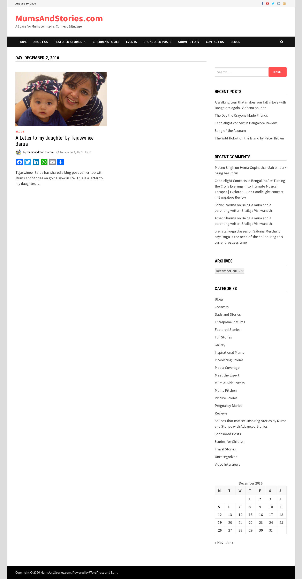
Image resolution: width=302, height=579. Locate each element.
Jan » (230, 542)
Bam (114, 572)
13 (230, 514)
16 (261, 514)
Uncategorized (226, 456)
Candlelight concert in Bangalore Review (246, 123)
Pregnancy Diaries (228, 405)
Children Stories (106, 42)
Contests (222, 306)
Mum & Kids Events (230, 382)
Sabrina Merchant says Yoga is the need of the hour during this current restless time (249, 237)
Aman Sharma (225, 218)
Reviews (221, 413)
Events (131, 42)
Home (23, 42)
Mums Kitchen (226, 390)
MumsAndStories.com (59, 18)
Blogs (235, 42)
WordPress (96, 572)
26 (220, 530)
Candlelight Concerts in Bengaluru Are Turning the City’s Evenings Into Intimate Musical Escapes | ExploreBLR (250, 186)
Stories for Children (229, 441)
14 (240, 514)
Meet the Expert (227, 375)
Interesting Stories (229, 360)
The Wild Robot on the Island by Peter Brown (249, 138)
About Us (40, 42)
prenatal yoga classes (231, 231)
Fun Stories (223, 337)
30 (261, 530)
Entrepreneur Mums (230, 322)
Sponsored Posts (158, 42)
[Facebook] (263, 3)
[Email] (284, 3)
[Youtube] (268, 3)
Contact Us (215, 42)
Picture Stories (226, 398)
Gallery (220, 344)
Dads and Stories (228, 314)
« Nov (219, 542)
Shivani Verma (225, 205)
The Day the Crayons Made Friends (241, 115)
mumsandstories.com (40, 152)
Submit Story (188, 42)
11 (281, 506)
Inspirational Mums (229, 352)
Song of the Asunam (230, 130)
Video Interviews (227, 464)
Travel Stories (225, 449)
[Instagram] (279, 3)
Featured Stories (68, 42)
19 (220, 522)
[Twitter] (273, 3)
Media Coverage (227, 367)
